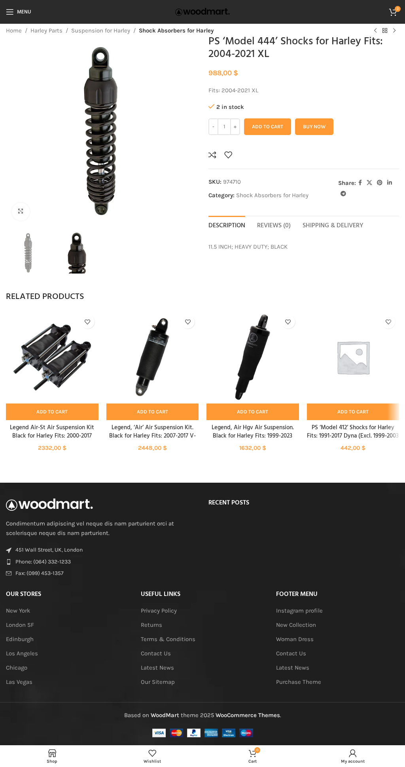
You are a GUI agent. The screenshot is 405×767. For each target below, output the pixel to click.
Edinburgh (20, 639)
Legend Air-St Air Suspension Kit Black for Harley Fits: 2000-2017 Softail (52, 436)
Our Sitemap (158, 681)
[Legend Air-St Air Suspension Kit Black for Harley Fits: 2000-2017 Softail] (52, 357)
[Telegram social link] (343, 194)
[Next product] (394, 31)
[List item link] (101, 562)
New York (18, 610)
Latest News (157, 667)
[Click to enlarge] (21, 212)
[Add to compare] (212, 155)
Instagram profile (299, 610)
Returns (151, 624)
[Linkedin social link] (389, 182)
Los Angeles (22, 653)
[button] (52, 411)
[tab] (226, 225)
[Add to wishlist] (228, 155)
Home (14, 30)
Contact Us (156, 653)
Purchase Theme (298, 681)
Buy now (314, 126)
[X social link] (369, 182)
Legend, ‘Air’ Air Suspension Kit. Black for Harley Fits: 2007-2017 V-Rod (152, 436)
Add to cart (267, 126)
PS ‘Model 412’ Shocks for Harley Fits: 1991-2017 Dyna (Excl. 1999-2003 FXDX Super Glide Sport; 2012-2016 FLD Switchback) (353, 440)
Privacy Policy (159, 610)
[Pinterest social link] (380, 182)
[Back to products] (385, 31)
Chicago (16, 667)
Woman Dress (295, 639)
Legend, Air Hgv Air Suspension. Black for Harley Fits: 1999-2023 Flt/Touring (253, 436)
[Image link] (49, 504)
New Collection (296, 624)
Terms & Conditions (168, 639)
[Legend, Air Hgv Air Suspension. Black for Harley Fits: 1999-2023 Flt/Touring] (252, 357)
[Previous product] (375, 31)
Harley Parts (46, 30)
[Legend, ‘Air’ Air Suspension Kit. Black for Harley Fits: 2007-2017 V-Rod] (152, 357)
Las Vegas (19, 681)
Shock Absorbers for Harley (176, 30)
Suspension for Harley (100, 30)
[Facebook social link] (360, 182)
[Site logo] (202, 11)
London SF (20, 624)
